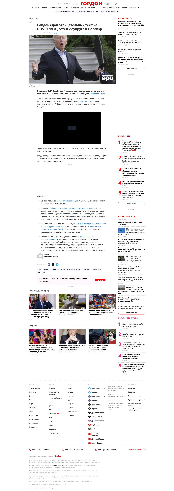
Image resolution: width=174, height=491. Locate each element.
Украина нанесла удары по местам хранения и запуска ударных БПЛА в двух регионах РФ (131, 249)
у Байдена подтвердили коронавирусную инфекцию (71, 208)
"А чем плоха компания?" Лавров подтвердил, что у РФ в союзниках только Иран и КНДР (130, 279)
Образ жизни (33, 415)
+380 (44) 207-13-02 (74, 450)
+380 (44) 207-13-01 (41, 450)
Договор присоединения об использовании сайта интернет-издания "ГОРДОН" (116, 406)
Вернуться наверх (135, 450)
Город (70, 384)
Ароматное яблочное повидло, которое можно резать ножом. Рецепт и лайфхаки (133, 324)
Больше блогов (132, 68)
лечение (46, 269)
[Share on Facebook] (49, 264)
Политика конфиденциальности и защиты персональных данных (115, 397)
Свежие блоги (125, 18)
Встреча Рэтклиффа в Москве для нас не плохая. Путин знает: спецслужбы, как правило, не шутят (131, 60)
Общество (70, 314)
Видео (124, 7)
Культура (32, 407)
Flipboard (95, 425)
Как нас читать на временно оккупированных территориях (134, 407)
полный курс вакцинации (66, 201)
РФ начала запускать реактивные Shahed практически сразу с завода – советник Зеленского (129, 259)
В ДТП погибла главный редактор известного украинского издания (98, 347)
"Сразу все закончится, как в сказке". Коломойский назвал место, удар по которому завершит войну (133, 194)
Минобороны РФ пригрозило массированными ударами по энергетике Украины (129, 299)
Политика (32, 392)
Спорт (31, 404)
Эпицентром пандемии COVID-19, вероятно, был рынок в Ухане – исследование (102, 312)
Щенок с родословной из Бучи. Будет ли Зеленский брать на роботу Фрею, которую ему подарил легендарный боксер (133, 367)
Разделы (51, 384)
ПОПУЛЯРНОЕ (124, 136)
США (39, 269)
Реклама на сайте (134, 396)
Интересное (33, 427)
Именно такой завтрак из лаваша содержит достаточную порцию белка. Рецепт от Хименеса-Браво (133, 345)
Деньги (31, 396)
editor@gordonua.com (107, 450)
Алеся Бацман (97, 417)
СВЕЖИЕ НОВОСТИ (126, 217)
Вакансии (131, 388)
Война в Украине (34, 388)
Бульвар (91, 7)
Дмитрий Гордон (98, 388)
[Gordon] (91, 3)
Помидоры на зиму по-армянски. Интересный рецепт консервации (133, 334)
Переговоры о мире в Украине (87, 11)
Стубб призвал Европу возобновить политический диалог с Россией (131, 307)
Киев (70, 388)
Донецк (71, 400)
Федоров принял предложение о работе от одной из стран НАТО (133, 183)
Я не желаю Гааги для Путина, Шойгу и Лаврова (129, 33)
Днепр (70, 407)
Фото (118, 7)
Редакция (131, 392)
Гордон (31, 18)
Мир (36, 18)
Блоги (83, 7)
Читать (100, 280)
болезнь (53, 269)
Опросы (133, 7)
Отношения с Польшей (109, 11)
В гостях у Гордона (71, 7)
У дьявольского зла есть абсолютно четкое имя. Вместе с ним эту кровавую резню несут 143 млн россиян (131, 24)
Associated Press (97, 94)
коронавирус (86, 269)
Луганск (71, 415)
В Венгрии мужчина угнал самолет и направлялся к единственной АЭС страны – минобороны (131, 231)
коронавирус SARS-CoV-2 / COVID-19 (69, 269)
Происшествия (34, 419)
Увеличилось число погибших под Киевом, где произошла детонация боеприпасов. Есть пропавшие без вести (131, 289)
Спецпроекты (53, 433)
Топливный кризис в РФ (65, 11)
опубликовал (82, 101)
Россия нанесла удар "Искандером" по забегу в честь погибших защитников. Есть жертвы (131, 241)
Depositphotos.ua (57, 465)
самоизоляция (97, 269)
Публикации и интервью (51, 7)
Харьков (71, 404)
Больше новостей (131, 312)
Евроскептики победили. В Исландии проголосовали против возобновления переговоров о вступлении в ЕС (131, 269)
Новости (35, 7)
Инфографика (33, 423)
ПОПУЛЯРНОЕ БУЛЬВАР (128, 318)
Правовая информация (136, 400)
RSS (93, 429)
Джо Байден (41, 272)
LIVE (99, 7)
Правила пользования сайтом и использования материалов (116, 388)
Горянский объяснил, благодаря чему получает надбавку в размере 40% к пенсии (72, 347)
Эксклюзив (107, 7)
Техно (31, 411)
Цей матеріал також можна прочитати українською (74, 33)
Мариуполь (72, 411)
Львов (70, 392)
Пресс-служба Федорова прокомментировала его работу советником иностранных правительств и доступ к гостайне (133, 171)
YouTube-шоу (53, 429)
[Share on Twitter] (53, 264)
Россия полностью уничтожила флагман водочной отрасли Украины (129, 42)
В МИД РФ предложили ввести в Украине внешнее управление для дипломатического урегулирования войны (133, 159)
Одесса (71, 396)
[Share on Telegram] (57, 264)
